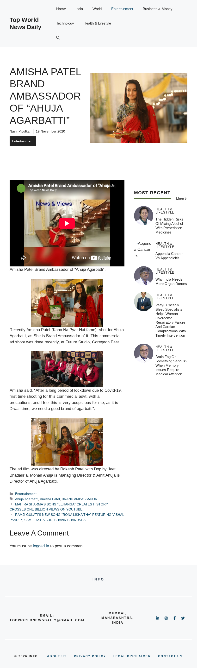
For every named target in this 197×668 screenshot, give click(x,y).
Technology (65, 23)
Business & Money (157, 9)
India (79, 9)
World (97, 9)
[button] (58, 38)
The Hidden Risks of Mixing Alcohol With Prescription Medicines (169, 225)
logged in (41, 546)
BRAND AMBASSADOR (79, 499)
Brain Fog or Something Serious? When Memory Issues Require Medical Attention (171, 365)
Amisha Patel (50, 499)
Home (61, 9)
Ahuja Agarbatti (26, 499)
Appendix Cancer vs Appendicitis (169, 256)
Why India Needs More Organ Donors (171, 281)
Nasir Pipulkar (20, 131)
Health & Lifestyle (97, 23)
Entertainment (122, 9)
